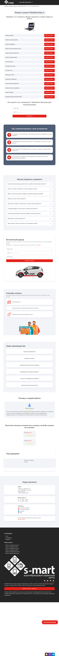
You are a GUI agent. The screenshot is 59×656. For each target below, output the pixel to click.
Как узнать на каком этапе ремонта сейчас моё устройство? (24, 203)
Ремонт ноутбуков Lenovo (11, 546)
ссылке (39, 245)
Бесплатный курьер (50, 622)
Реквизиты (7, 539)
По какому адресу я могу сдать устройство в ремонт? (23, 208)
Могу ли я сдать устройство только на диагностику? (22, 188)
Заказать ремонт (49, 35)
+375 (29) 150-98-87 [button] (25, 2)
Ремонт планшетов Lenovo (20, 6)
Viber (21, 512)
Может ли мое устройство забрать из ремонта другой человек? (25, 193)
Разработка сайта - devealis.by (29, 588)
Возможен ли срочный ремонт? (16, 218)
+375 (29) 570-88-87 (24, 508)
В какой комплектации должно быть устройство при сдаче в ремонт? (27, 184)
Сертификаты (8, 537)
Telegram (22, 511)
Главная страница (8, 6)
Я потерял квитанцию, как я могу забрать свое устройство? (24, 213)
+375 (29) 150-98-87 (24, 509)
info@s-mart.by (21, 519)
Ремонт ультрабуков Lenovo (12, 548)
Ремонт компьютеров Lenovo (12, 551)
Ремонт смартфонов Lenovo (12, 545)
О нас (6, 536)
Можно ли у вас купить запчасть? (17, 198)
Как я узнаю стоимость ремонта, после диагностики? (22, 223)
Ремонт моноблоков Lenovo (12, 553)
